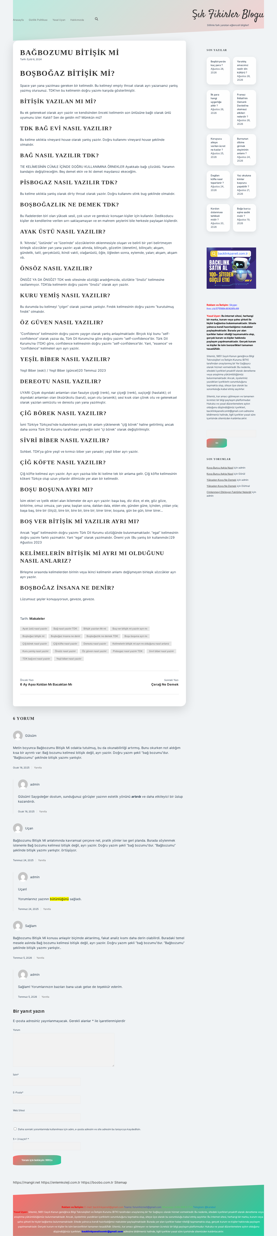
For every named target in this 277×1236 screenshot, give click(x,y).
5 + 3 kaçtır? (21, 1139)
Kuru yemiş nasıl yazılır (35, 651)
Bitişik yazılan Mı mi (95, 628)
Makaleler (37, 618)
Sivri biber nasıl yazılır (161, 651)
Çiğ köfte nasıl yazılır (65, 643)
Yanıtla (38, 767)
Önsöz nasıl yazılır (65, 651)
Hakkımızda (77, 19)
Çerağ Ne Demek (164, 684)
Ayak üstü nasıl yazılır (35, 628)
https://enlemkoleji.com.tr (60, 1182)
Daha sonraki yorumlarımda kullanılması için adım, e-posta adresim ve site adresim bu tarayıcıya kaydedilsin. (79, 1129)
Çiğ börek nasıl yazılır (35, 643)
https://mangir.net (26, 1182)
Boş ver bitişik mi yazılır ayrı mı (130, 628)
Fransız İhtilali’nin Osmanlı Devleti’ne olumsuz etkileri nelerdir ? (242, 105)
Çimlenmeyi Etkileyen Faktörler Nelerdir (229, 492)
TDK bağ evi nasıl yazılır (36, 658)
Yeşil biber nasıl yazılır (68, 658)
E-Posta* (18, 1092)
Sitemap (120, 1182)
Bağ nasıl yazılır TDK (65, 628)
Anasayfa (18, 19)
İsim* (16, 1074)
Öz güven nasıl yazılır (94, 651)
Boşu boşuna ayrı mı (136, 636)
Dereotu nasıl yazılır (95, 643)
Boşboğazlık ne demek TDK (102, 636)
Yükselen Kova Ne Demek (221, 479)
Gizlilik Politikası (38, 19)
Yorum (16, 1029)
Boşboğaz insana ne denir (65, 636)
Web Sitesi (19, 1110)
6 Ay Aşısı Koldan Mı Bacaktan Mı (46, 684)
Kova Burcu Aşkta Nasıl (220, 467)
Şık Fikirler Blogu (228, 14)
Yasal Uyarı (59, 19)
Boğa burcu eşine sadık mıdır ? (243, 212)
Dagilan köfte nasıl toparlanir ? (217, 179)
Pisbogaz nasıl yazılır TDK (128, 651)
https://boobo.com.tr (97, 1182)
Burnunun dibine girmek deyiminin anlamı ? (242, 146)
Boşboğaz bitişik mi (33, 636)
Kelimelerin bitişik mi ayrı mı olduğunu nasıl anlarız (141, 643)
